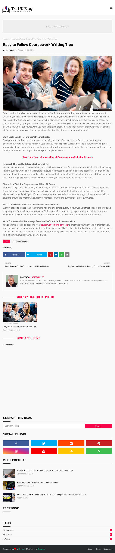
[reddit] (71, 443)
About (98, 549)
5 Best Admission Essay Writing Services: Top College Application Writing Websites (52, 494)
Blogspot (22, 549)
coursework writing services (54, 224)
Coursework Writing (17, 39)
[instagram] (16, 451)
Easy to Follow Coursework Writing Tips (19, 326)
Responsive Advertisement (57, 26)
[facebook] (16, 443)
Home (5, 39)
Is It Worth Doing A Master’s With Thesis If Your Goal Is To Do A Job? (45, 470)
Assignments (57, 530)
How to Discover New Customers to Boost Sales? (37, 482)
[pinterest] (99, 443)
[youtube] (44, 451)
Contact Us (108, 549)
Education (57, 534)
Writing (57, 539)
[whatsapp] (99, 451)
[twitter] (44, 443)
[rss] (71, 451)
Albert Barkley (9, 50)
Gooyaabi (41, 549)
